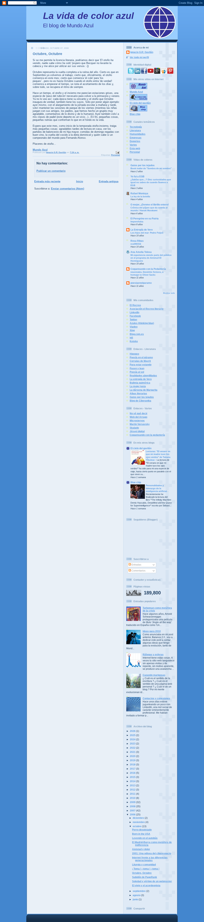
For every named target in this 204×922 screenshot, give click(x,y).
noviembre (139, 822)
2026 (133, 731)
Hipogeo (134, 354)
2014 (133, 781)
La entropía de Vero (141, 379)
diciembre (139, 818)
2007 (133, 810)
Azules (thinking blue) (142, 323)
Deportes (135, 141)
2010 (133, 798)
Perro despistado (142, 829)
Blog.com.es (137, 334)
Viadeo (133, 326)
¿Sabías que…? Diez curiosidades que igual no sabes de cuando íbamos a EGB (150, 182)
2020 (133, 756)
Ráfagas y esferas (153, 654)
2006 (133, 814)
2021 (133, 752)
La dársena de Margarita (143, 390)
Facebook (135, 316)
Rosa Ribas (137, 241)
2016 (133, 773)
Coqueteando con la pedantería (147, 435)
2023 (133, 743)
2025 (133, 735)
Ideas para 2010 (152, 631)
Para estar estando (140, 364)
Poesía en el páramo (141, 357)
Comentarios (138, 570)
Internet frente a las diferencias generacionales (150, 859)
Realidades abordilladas (143, 375)
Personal (115, 155)
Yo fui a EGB (137, 176)
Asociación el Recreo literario (146, 308)
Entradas (136, 564)
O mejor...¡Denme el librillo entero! (149, 204)
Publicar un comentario (51, 170)
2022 (133, 747)
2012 (133, 789)
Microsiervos (137, 420)
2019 (133, 760)
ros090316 (135, 244)
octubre (137, 826)
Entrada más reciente (47, 181)
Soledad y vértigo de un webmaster (152, 881)
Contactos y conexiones (156, 698)
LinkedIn (134, 312)
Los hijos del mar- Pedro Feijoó (146, 233)
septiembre (139, 891)
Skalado (134, 427)
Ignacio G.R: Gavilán (141, 52)
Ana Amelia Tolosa (141, 252)
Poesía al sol (137, 372)
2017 (133, 768)
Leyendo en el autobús (145, 838)
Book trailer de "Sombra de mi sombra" (151, 168)
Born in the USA (141, 834)
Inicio (79, 181)
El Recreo (135, 305)
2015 (133, 777)
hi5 (131, 337)
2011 (133, 793)
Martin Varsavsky (140, 424)
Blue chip (135, 114)
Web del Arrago (138, 417)
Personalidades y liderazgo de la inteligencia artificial (157, 488)
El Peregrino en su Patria (144, 218)
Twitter (133, 319)
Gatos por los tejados (142, 165)
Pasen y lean (137, 368)
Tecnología (136, 127)
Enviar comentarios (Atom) (67, 188)
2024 (133, 739)
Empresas (135, 137)
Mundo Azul (40, 149)
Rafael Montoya (139, 193)
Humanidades (137, 134)
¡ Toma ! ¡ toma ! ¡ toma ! (145, 868)
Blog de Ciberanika (140, 400)
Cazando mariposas (154, 675)
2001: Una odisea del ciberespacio (151, 853)
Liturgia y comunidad (144, 864)
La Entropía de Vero (141, 229)
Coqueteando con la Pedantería (148, 269)
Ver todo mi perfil (139, 57)
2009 (133, 802)
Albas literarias (138, 393)
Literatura (135, 130)
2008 (133, 806)
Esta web (135, 148)
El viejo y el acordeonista (146, 885)
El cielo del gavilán (140, 103)
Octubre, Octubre (142, 873)
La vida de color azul (88, 16)
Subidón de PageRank (144, 877)
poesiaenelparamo (141, 283)
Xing (132, 330)
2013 (133, 785)
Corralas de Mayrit (140, 361)
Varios (133, 144)
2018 (133, 764)
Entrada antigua (108, 181)
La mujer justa (138, 386)
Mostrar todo (169, 293)
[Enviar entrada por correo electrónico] (117, 152)
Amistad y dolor (141, 849)
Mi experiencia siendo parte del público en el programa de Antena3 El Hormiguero (151, 258)
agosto (137, 895)
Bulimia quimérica (140, 382)
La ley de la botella (140, 196)
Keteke (134, 341)
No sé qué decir (138, 413)
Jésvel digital (137, 431)
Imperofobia (136, 221)
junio (136, 899)
